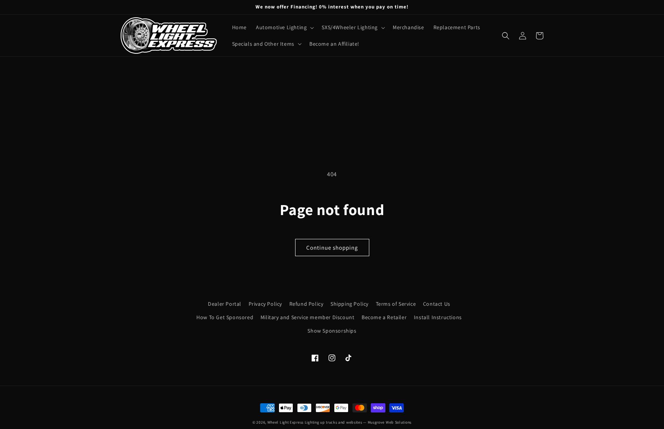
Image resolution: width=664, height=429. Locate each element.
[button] (284, 27)
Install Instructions (438, 317)
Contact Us (436, 303)
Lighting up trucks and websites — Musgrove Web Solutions (358, 422)
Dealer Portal (224, 303)
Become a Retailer (384, 317)
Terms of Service (396, 303)
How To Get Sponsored (224, 317)
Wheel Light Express (285, 422)
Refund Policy (306, 303)
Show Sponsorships (331, 330)
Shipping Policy (349, 303)
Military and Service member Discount (308, 317)
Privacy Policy (265, 303)
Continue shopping (332, 247)
